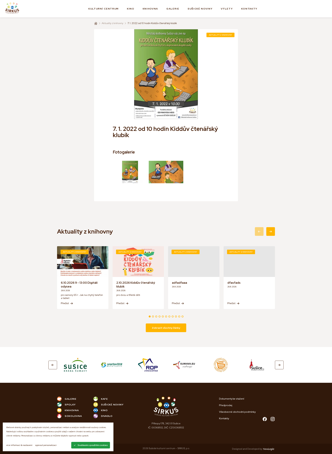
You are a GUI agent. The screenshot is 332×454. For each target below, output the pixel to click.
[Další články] (270, 231)
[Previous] (52, 365)
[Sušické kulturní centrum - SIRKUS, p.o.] (12, 9)
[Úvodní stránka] (96, 23)
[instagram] (272, 419)
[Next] (279, 365)
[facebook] (264, 419)
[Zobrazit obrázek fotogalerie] (130, 172)
